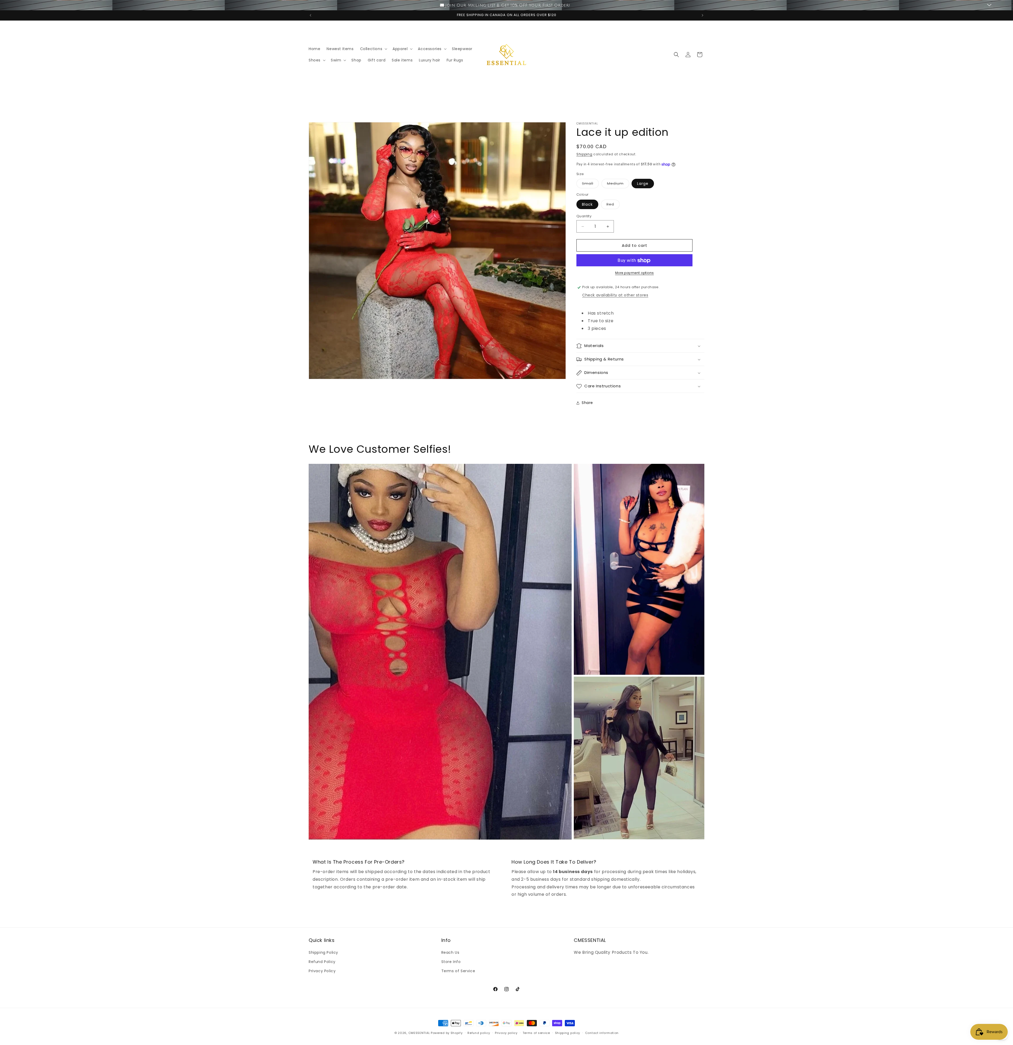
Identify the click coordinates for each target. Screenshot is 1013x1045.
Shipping (584, 154)
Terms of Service (458, 970)
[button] (373, 48)
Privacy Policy (322, 970)
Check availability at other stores (615, 295)
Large (642, 183)
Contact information (602, 1032)
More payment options (634, 273)
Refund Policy (322, 961)
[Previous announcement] (310, 15)
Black (587, 204)
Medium (618, 185)
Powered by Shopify (447, 1033)
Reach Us (450, 952)
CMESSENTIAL (419, 1033)
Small (590, 185)
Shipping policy (567, 1032)
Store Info (451, 961)
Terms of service (536, 1032)
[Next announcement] (702, 15)
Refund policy (478, 1032)
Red (613, 205)
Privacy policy (506, 1032)
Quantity (583, 216)
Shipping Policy (323, 952)
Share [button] (587, 402)
